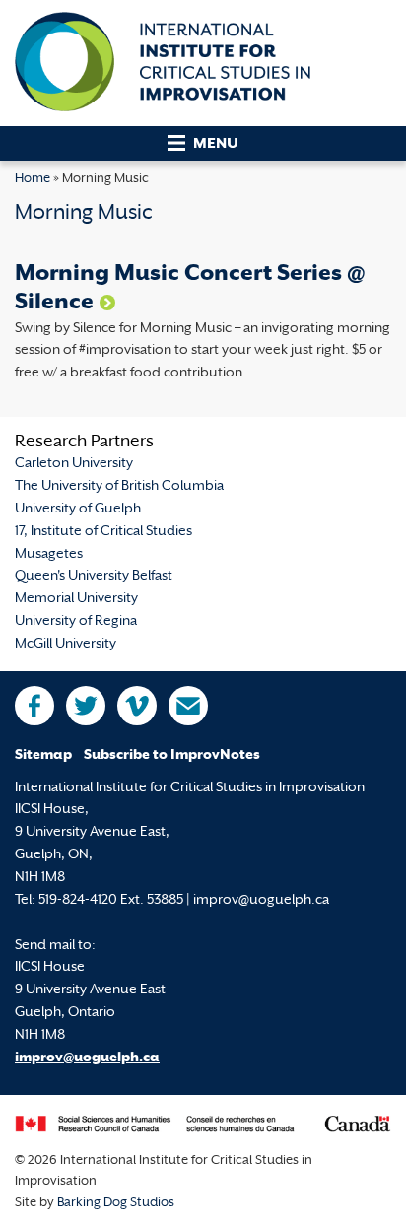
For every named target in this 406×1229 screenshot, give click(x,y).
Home (32, 179)
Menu (215, 144)
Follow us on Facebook (34, 705)
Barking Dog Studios (115, 1203)
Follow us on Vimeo (137, 705)
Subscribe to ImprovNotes (172, 755)
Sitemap (43, 755)
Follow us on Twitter (85, 705)
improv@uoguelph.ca (87, 1058)
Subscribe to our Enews (188, 705)
